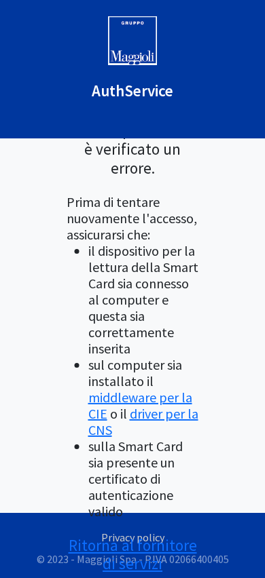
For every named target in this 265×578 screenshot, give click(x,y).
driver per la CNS (143, 421)
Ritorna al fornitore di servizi (133, 554)
